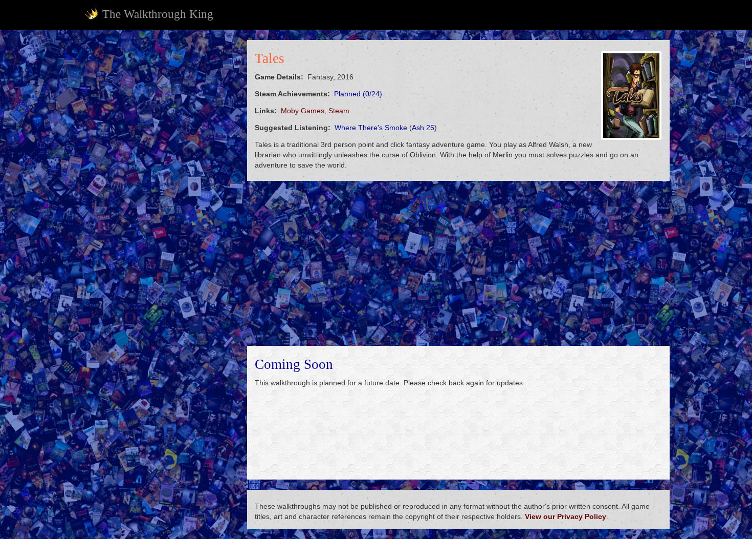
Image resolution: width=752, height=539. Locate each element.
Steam (338, 111)
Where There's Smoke (371, 127)
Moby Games (302, 111)
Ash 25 (423, 127)
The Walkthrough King (157, 14)
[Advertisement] (159, 193)
